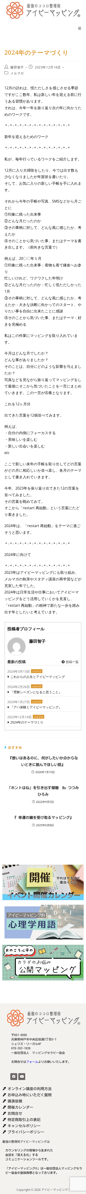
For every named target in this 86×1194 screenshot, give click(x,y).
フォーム (32, 1061)
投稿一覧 (72, 662)
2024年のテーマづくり (26, 722)
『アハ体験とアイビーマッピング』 (36, 707)
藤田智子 (17, 67)
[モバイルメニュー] (78, 28)
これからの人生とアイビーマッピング (37, 676)
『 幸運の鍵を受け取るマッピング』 (43, 817)
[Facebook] (13, 1076)
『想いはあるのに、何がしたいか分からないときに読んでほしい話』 (43, 761)
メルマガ (17, 73)
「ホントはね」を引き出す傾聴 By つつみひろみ (43, 791)
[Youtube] (21, 1076)
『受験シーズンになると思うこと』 (36, 692)
